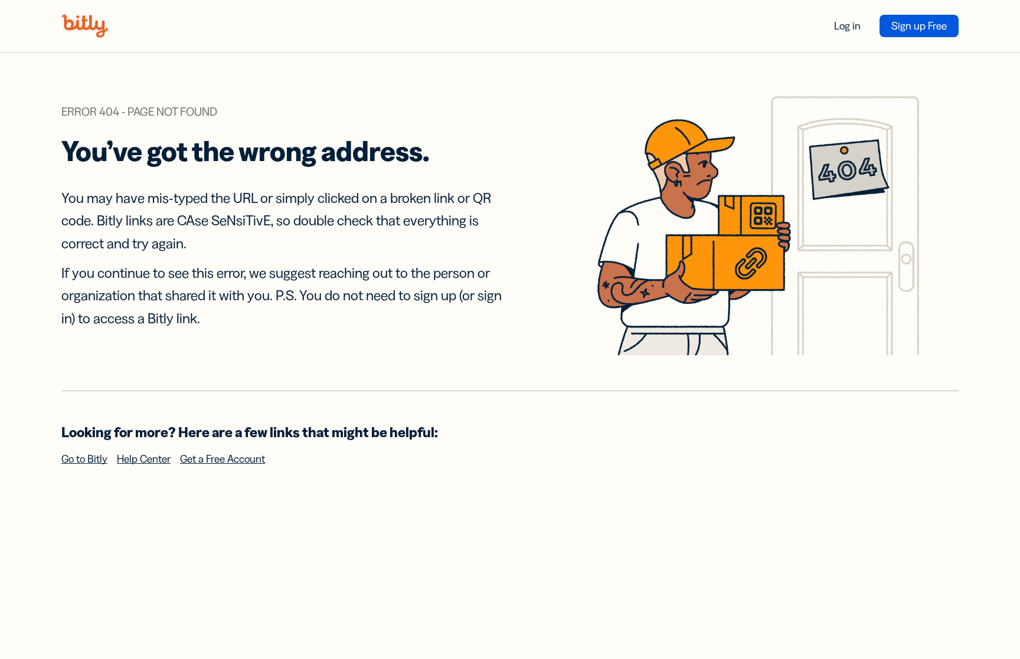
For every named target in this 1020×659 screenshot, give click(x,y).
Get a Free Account (222, 459)
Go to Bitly (84, 459)
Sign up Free (919, 25)
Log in (847, 25)
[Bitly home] (85, 26)
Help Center (144, 459)
